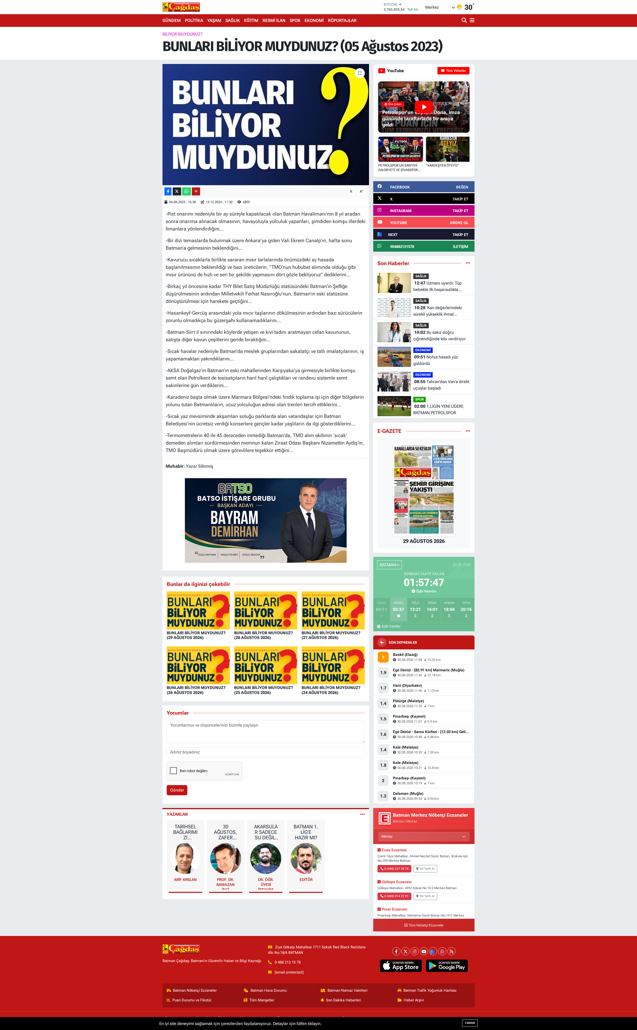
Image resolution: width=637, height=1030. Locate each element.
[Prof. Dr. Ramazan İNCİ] (225, 858)
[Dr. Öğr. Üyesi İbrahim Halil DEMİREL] (265, 858)
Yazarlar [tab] (177, 814)
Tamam (470, 1023)
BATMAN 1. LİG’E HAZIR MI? (306, 832)
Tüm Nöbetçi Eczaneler (426, 925)
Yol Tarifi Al (427, 868)
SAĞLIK (232, 20)
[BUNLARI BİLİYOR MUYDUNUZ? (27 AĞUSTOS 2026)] (333, 610)
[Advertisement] (140, 105)
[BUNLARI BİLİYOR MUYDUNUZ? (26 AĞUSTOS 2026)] (198, 664)
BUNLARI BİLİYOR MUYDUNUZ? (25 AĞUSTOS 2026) (263, 690)
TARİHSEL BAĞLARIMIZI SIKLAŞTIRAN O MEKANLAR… (185, 832)
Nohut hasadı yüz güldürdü (435, 360)
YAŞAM (214, 20)
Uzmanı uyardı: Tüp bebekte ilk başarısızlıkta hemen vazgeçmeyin (437, 287)
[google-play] (447, 966)
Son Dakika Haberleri (343, 1000)
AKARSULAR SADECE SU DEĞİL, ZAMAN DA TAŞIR (266, 832)
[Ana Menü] (471, 20)
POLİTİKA (194, 20)
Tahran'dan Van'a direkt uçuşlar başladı (441, 385)
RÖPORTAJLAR (342, 20)
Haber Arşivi (414, 1000)
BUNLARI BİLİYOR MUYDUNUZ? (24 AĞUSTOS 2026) (331, 690)
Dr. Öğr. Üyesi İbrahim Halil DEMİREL (266, 883)
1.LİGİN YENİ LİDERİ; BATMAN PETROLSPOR (438, 409)
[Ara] (465, 20)
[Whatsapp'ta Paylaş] (186, 191)
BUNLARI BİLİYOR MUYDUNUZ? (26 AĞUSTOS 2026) (196, 690)
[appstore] (401, 966)
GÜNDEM (171, 20)
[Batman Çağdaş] (181, 7)
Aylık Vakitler (390, 626)
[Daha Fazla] (196, 191)
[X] (405, 951)
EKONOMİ (314, 20)
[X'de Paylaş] (177, 191)
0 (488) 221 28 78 (396, 868)
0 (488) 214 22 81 (396, 896)
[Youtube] (424, 951)
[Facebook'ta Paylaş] (167, 191)
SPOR (295, 20)
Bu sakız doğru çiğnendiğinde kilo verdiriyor (439, 335)
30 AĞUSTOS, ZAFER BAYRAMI (225, 832)
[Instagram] (415, 951)
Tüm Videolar (455, 70)
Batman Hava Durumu (269, 990)
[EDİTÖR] (306, 858)
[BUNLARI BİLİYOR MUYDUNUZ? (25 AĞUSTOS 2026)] (265, 664)
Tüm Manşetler (262, 1000)
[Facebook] (396, 951)
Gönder (177, 790)
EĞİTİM (251, 20)
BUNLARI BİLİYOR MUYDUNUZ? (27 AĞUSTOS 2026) (331, 635)
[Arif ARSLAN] (185, 858)
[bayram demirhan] (266, 520)
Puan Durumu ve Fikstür (192, 1000)
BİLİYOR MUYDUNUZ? (182, 34)
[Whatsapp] (442, 951)
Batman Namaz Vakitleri (347, 990)
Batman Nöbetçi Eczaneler (195, 990)
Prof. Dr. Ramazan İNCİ (225, 883)
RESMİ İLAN (274, 20)
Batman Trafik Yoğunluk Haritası (430, 990)
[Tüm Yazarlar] (362, 814)
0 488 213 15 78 (288, 962)
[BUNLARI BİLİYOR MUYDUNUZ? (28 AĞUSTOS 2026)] (265, 610)
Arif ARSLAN (185, 879)
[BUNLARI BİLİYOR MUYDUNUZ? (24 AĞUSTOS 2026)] (333, 664)
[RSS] (451, 951)
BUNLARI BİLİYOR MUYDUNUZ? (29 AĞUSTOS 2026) (196, 635)
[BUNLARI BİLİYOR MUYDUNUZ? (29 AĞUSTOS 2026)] (198, 610)
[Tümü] (468, 263)
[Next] (433, 951)
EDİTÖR (306, 879)
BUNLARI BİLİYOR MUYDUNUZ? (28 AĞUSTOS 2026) (263, 635)
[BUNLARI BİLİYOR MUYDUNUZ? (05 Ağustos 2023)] (265, 124)
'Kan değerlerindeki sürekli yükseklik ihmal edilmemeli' (437, 311)
